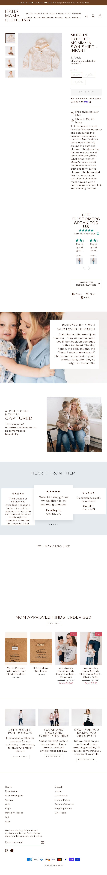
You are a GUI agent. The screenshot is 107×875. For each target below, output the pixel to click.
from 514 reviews (85, 233)
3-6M (76, 74)
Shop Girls (53, 756)
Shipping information (86, 283)
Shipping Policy (63, 808)
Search (59, 787)
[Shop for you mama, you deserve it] (87, 717)
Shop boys (20, 757)
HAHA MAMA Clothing (17, 15)
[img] (86, 230)
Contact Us (61, 795)
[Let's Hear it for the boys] (20, 717)
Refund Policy (62, 800)
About (58, 791)
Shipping (75, 61)
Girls (7, 804)
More (75, 17)
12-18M (78, 82)
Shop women (86, 760)
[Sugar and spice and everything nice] (53, 717)
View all (53, 623)
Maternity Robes (52, 17)
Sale (67, 17)
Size (74, 69)
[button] (84, 268)
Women (76, 13)
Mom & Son (41, 13)
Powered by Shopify (53, 865)
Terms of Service (64, 804)
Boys (37, 17)
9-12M (89, 74)
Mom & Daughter (60, 13)
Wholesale (60, 813)
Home (8, 787)
